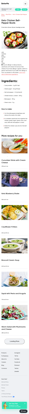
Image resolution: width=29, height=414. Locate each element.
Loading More (14, 341)
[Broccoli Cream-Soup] (14, 245)
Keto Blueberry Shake (10, 193)
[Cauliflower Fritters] (14, 212)
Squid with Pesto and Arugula (13, 293)
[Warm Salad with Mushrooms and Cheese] (14, 312)
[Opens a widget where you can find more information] (23, 411)
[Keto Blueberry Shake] (14, 179)
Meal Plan (8, 14)
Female (24, 9)
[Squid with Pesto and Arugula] (14, 279)
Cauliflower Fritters (9, 227)
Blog (2, 14)
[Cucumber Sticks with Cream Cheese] (14, 145)
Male (18, 9)
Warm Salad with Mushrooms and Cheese (13, 328)
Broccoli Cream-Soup (10, 260)
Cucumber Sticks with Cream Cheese (13, 161)
